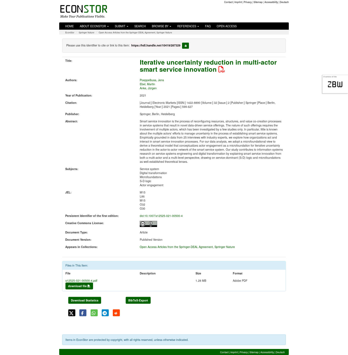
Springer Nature (86, 32)
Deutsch (284, 2)
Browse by (160, 26)
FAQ (208, 26)
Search (140, 26)
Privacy (248, 2)
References (187, 26)
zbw (335, 84)
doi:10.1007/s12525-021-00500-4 (161, 216)
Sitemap (258, 2)
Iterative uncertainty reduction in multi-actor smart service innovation (208, 65)
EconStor (69, 32)
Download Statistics (84, 300)
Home (69, 26)
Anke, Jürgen (148, 88)
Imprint (238, 2)
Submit (120, 26)
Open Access (227, 26)
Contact (228, 2)
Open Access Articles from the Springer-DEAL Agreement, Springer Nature (135, 32)
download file (78, 286)
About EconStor (93, 26)
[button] (71, 312)
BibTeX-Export (138, 300)
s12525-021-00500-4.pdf (81, 280)
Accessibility (271, 2)
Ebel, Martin (147, 84)
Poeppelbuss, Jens (152, 80)
